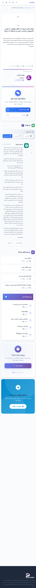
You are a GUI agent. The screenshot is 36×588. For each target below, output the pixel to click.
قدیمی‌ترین (17, 136)
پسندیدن (18, 243)
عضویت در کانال (16, 406)
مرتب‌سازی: (29, 132)
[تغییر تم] (13, 2)
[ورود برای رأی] (18, 17)
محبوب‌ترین (6, 136)
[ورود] (9, 2)
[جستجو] (16, 2)
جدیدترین (27, 136)
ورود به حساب (22, 110)
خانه (33, 8)
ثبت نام (24, 115)
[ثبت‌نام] (6, 2)
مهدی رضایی (21, 75)
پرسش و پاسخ (28, 8)
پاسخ (9, 243)
